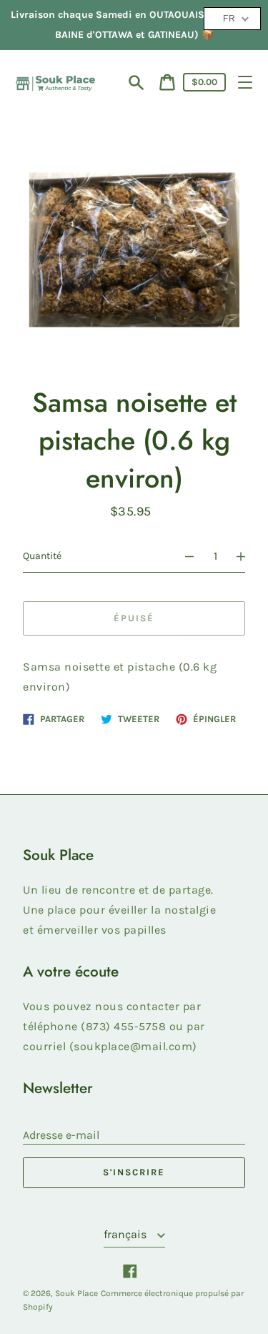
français (126, 1234)
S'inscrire (134, 1172)
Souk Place (76, 1293)
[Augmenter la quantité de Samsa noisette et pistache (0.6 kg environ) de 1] (247, 556)
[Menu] (245, 82)
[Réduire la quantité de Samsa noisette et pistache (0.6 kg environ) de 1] (183, 556)
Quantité (42, 556)
